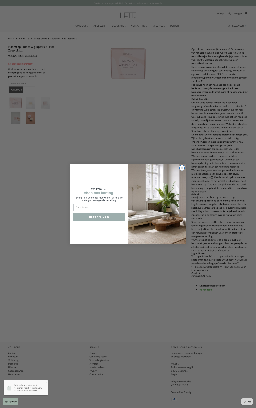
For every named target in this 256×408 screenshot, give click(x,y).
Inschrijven (99, 217)
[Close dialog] (182, 167)
